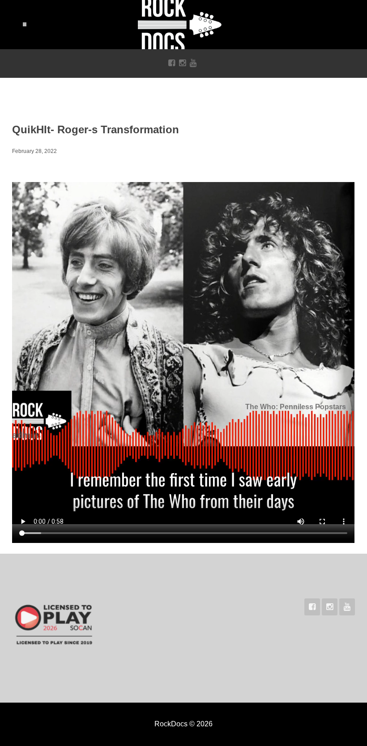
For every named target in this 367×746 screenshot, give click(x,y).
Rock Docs (183, 24)
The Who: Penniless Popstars (295, 407)
